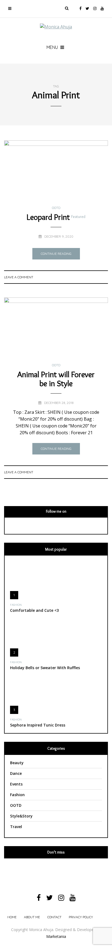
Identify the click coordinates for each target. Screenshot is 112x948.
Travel (16, 826)
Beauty (17, 762)
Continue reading (56, 254)
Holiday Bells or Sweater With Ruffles (45, 667)
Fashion (16, 605)
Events (16, 784)
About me (32, 917)
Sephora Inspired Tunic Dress (37, 725)
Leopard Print (56, 217)
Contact (54, 917)
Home (12, 917)
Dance (16, 773)
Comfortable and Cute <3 (34, 610)
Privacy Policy (81, 917)
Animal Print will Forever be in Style (56, 378)
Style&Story (21, 816)
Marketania (56, 936)
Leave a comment (18, 277)
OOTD (56, 207)
